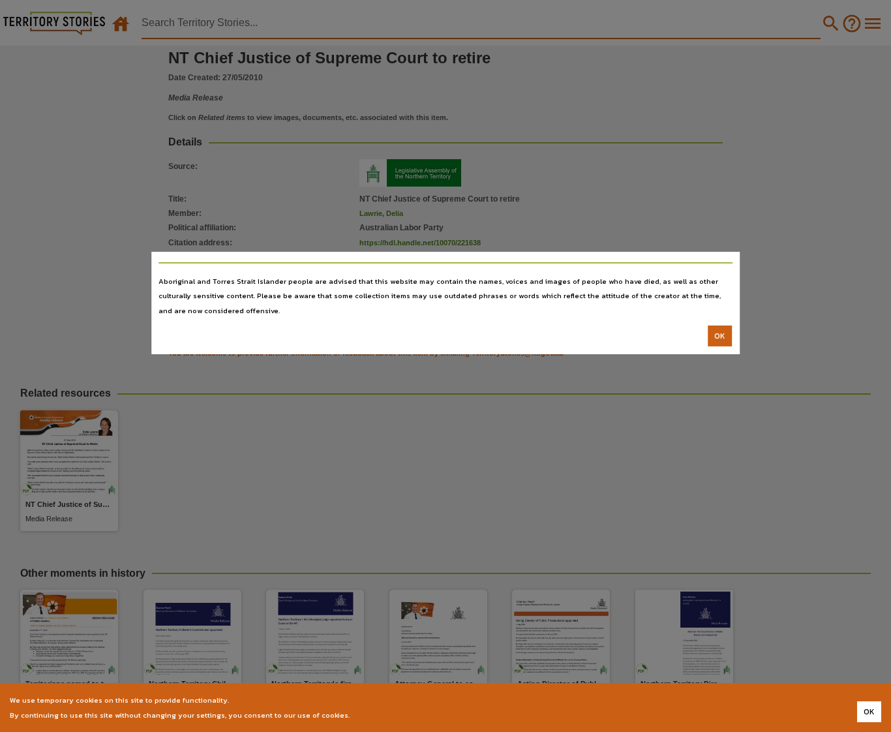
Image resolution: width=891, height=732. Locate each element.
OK (719, 336)
